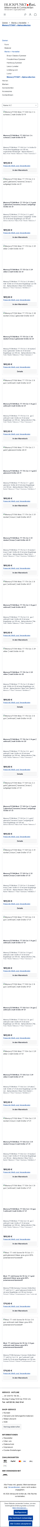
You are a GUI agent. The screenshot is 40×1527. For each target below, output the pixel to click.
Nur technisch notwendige (20, 1518)
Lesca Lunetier (13, 66)
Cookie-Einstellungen (12, 1450)
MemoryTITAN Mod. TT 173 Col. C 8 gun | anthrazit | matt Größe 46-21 (19, 405)
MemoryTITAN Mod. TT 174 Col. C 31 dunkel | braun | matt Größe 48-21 (17, 539)
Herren (5, 81)
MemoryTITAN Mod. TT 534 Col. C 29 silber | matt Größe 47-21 (18, 1076)
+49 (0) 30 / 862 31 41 (15, 1402)
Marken (5, 84)
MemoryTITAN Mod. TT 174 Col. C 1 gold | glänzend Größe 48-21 (20, 472)
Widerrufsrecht (10, 1419)
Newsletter (8, 1438)
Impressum (8, 1447)
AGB (5, 1422)
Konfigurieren (20, 1512)
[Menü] (4, 14)
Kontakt (7, 1413)
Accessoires (7, 91)
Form (6, 44)
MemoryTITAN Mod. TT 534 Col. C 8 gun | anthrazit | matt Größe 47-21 (19, 1210)
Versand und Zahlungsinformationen (18, 1416)
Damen (5, 40)
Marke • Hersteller (12, 52)
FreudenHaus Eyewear (16, 59)
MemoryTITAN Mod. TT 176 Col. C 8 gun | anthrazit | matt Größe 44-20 (19, 740)
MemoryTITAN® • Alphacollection (21, 77)
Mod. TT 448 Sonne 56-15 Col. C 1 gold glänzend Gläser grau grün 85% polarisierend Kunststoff (18, 1278)
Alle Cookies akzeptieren (20, 1524)
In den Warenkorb (20, 170)
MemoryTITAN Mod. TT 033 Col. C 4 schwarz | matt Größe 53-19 (17, 136)
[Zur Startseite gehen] (20, 7)
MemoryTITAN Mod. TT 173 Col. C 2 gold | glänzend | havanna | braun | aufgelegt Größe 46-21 (19, 204)
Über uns (8, 1441)
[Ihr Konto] (30, 14)
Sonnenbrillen (8, 88)
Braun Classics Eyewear (16, 56)
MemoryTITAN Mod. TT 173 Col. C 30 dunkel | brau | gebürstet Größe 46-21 (18, 338)
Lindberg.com (12, 70)
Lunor (9, 73)
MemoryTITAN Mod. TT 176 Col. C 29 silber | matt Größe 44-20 (18, 673)
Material (7, 48)
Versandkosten (14, 1487)
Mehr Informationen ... (20, 1508)
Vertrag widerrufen (12, 1427)
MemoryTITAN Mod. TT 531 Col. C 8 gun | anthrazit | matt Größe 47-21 (19, 942)
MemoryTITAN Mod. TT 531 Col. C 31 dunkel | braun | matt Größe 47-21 (17, 874)
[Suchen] (25, 14)
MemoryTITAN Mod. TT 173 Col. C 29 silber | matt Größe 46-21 (18, 271)
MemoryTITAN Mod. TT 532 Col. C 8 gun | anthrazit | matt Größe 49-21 (20, 1009)
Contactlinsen (7, 95)
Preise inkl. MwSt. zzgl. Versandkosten (16, 166)
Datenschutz (9, 1444)
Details (20, 371)
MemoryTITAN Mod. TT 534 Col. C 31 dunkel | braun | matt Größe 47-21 (18, 1143)
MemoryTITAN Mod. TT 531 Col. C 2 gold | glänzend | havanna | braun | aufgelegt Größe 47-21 (19, 808)
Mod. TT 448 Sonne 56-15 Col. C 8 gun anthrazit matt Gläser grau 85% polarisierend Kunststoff (18, 1345)
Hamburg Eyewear (14, 63)
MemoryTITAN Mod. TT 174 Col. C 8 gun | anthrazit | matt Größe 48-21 (19, 606)
